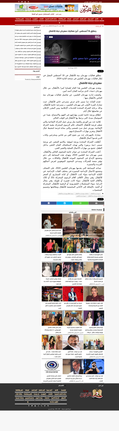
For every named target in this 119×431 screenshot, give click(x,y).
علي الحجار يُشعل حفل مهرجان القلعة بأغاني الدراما (23, 42)
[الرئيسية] (101, 19)
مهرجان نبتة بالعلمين (81, 196)
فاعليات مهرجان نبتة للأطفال (81, 193)
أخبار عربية (90, 19)
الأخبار (96, 19)
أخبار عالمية (83, 19)
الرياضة (69, 19)
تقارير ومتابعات (20, 19)
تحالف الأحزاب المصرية (51, 19)
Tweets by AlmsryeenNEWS (33, 79)
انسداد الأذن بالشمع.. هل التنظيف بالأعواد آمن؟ (24, 45)
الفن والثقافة (62, 19)
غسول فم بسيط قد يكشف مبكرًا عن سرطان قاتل (24, 48)
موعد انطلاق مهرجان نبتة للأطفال (65, 193)
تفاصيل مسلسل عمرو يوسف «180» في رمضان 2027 (23, 39)
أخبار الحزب (75, 19)
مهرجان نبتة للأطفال (95, 193)
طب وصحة (28, 19)
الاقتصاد (41, 19)
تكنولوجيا (35, 19)
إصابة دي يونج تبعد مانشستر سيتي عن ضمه (25, 36)
